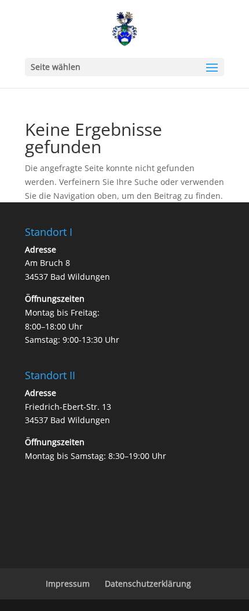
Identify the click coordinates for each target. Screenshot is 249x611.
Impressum (68, 583)
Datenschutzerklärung (148, 583)
